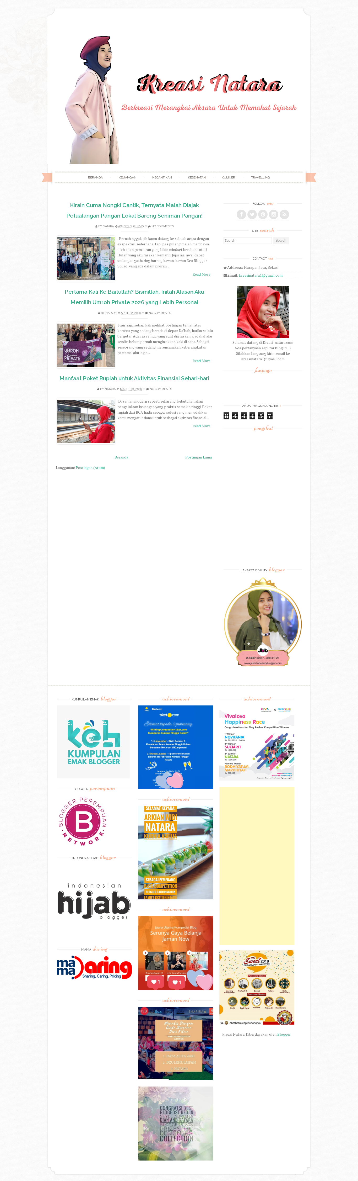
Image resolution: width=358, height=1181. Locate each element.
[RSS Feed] (284, 214)
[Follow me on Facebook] (241, 214)
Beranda (95, 177)
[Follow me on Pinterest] (263, 214)
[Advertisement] (256, 866)
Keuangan (127, 177)
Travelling (260, 177)
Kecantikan (162, 177)
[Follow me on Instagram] (273, 214)
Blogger (283, 1034)
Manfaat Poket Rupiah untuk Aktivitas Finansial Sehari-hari (134, 378)
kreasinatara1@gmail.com (261, 275)
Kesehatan (197, 177)
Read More (201, 274)
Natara (108, 226)
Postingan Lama (198, 457)
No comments (162, 226)
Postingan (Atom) (90, 467)
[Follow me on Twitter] (252, 214)
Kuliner (228, 177)
